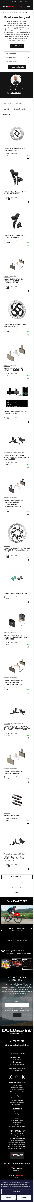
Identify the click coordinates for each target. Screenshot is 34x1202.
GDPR (17, 1094)
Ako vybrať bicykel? (17, 1134)
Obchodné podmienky (17, 1091)
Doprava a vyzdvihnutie (17, 1089)
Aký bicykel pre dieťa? (17, 1136)
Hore (17, 892)
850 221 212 (18, 1041)
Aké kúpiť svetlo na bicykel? (17, 1142)
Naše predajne (5, 2)
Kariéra (17, 1118)
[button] (2, 929)
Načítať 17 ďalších (17, 877)
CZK (21, 7)
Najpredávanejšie (20, 109)
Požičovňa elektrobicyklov (17, 1126)
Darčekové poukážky (17, 1100)
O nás (17, 1124)
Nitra (21, 2)
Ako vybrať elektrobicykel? (17, 1138)
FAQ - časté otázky (17, 1120)
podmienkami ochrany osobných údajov (17, 1010)
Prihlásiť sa (17, 1015)
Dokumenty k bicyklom (17, 1102)
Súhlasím (24, 1197)
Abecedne (6, 114)
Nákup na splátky (17, 1104)
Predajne (17, 1112)
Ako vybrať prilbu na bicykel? (17, 1146)
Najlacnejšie (19, 104)
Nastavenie (16, 1191)
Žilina (26, 2)
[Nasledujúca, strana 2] (17, 883)
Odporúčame (7, 104)
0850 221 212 (15, 93)
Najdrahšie (6, 109)
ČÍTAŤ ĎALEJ (18, 45)
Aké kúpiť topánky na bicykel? (17, 1148)
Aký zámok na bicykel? (17, 1140)
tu (29, 1187)
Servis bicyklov (17, 1114)
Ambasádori (17, 1122)
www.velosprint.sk (17, 1070)
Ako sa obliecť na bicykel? (17, 1144)
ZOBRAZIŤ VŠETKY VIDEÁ (15, 940)
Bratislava (15, 2)
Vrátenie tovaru (17, 1085)
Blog (17, 1116)
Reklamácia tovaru (17, 1087)
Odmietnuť (8, 1197)
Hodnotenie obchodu (17, 1098)
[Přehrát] (17, 914)
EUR (21, 6)
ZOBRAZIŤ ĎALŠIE (18, 67)
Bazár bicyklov (17, 1096)
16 (22, 883)
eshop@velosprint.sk (18, 1045)
